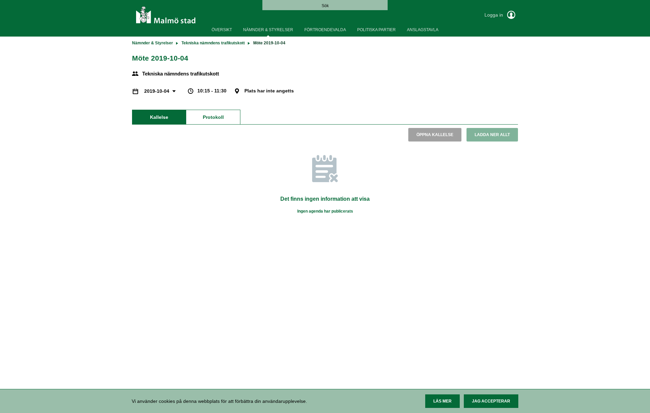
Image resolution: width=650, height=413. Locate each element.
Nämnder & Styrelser (268, 29)
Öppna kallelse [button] (434, 134)
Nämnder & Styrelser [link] (152, 43)
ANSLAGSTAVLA (422, 29)
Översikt (222, 29)
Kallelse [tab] (159, 117)
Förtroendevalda (325, 29)
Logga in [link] (494, 15)
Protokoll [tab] (213, 117)
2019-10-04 (157, 91)
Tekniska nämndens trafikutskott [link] (213, 43)
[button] (442, 401)
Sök (325, 5)
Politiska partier (376, 29)
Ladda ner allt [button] (492, 134)
